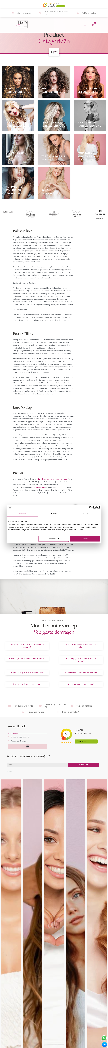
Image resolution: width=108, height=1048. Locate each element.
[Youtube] (11, 771)
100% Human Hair (38, 487)
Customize (52, 539)
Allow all (85, 539)
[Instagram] (9, 771)
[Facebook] (7, 771)
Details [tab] (54, 514)
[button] (84, 24)
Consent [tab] (22, 514)
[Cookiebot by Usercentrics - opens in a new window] (90, 507)
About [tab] (85, 514)
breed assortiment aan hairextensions (52, 479)
